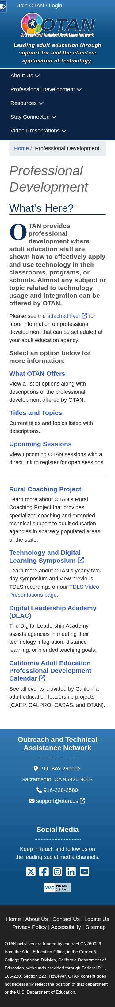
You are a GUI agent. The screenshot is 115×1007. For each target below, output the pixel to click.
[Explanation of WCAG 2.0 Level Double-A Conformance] (57, 887)
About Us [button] (22, 76)
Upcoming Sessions (40, 443)
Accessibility (66, 927)
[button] (31, 874)
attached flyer (67, 316)
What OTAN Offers (37, 373)
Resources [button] (24, 103)
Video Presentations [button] (35, 131)
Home (21, 148)
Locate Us (96, 919)
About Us (36, 919)
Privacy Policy (29, 927)
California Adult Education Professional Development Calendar (50, 670)
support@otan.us (60, 801)
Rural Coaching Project (45, 489)
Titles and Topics (35, 412)
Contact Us (66, 919)
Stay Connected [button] (30, 117)
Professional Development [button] (43, 89)
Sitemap (96, 927)
